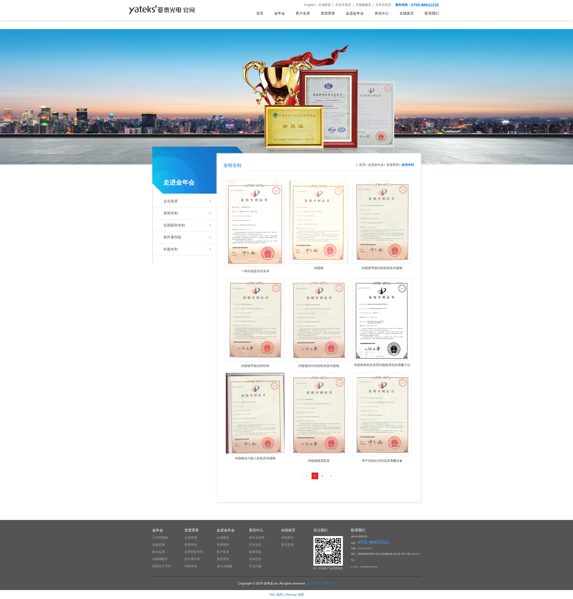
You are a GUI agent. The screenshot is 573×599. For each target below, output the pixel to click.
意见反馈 (287, 544)
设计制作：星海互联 (321, 583)
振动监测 (158, 552)
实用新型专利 (174, 225)
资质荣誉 (328, 13)
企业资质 (170, 201)
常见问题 (255, 566)
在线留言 (407, 13)
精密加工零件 (161, 566)
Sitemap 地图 (294, 594)
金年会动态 (257, 537)
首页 (259, 13)
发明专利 (170, 213)
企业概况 (223, 537)
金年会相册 (224, 566)
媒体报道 (255, 552)
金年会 (279, 13)
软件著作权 (172, 237)
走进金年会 (355, 13)
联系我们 (432, 13)
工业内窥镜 (160, 537)
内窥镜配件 (160, 559)
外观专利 (170, 249)
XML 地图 (275, 594)
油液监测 (158, 544)
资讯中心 (381, 13)
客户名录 (303, 13)
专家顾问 (223, 544)
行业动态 (255, 544)
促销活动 (255, 559)
